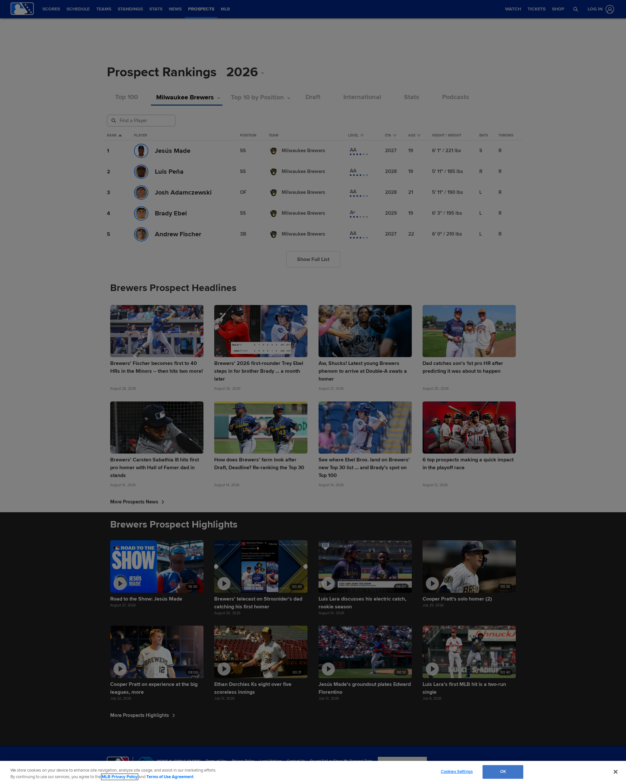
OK (503, 771)
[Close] (615, 771)
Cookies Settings (457, 771)
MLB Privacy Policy (120, 776)
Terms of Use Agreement (169, 776)
